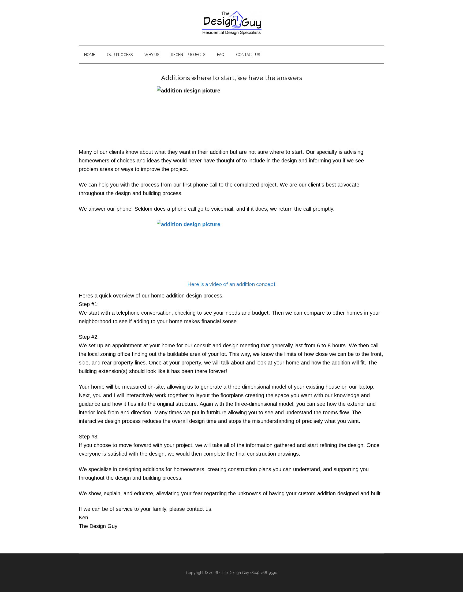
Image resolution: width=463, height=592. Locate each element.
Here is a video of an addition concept (231, 284)
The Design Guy (231, 23)
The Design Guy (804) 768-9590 (249, 573)
